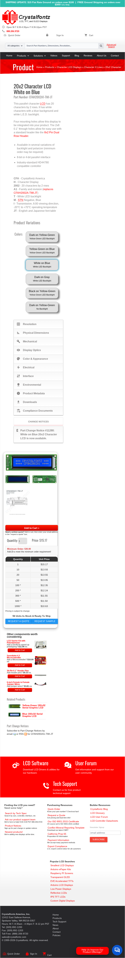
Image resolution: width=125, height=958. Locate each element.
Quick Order (12, 35)
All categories (13, 46)
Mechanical (27, 341)
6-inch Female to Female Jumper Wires (18, 683)
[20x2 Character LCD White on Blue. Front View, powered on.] (31, 462)
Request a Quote (18, 621)
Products (21, 55)
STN (20, 200)
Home (9, 55)
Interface (25, 376)
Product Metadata (31, 393)
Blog (77, 55)
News (55, 925)
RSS (21, 734)
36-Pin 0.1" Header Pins (18, 671)
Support (66, 55)
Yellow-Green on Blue (42, 251)
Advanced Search (111, 46)
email (9, 734)
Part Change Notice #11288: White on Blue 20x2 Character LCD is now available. (36, 434)
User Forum (86, 763)
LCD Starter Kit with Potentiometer (16, 642)
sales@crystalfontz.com (14, 937)
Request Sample (45, 621)
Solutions (38, 55)
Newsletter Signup (97, 827)
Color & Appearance (32, 358)
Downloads (27, 402)
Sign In (60, 35)
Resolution (26, 324)
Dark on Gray (42, 279)
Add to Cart (20, 650)
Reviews (88, 55)
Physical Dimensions (33, 333)
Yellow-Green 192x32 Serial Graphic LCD (33, 706)
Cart (91, 35)
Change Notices (38, 421)
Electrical (25, 367)
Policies (56, 935)
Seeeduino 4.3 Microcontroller (14, 657)
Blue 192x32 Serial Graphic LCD (32, 714)
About (56, 928)
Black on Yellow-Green (42, 293)
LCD (42, 103)
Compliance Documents (35, 410)
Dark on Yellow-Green (42, 237)
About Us (101, 55)
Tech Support (65, 783)
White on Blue (42, 265)
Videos (53, 55)
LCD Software (35, 763)
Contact (115, 55)
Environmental (29, 384)
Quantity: (12, 540)
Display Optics (29, 350)
